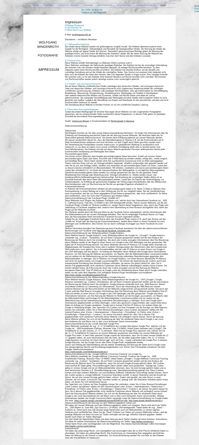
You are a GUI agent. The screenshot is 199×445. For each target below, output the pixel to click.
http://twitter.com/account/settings (80, 426)
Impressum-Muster (80, 121)
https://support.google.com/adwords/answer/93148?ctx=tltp (100, 400)
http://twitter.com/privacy (143, 421)
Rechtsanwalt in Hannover (122, 121)
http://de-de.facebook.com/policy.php (113, 231)
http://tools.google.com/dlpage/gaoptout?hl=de (86, 275)
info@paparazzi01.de (81, 35)
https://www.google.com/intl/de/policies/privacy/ (86, 352)
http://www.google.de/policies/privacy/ (146, 400)
